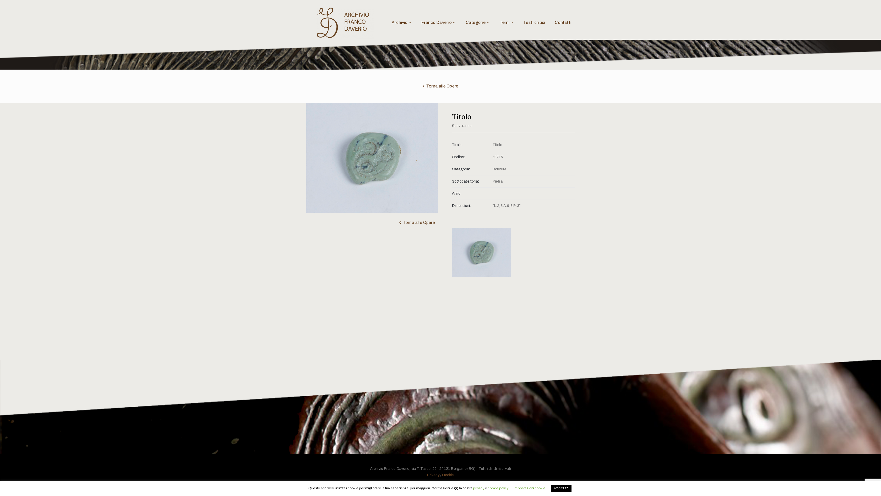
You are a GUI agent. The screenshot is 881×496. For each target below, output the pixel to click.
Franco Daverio (436, 22)
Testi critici (534, 22)
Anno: (457, 193)
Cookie (448, 475)
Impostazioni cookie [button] (529, 488)
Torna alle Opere (442, 86)
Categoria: (461, 169)
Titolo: (457, 145)
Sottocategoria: (465, 181)
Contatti (563, 22)
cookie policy (498, 488)
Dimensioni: (461, 206)
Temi (505, 22)
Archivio (400, 22)
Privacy (433, 475)
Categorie (476, 22)
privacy (478, 488)
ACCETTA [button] (561, 488)
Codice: (458, 157)
